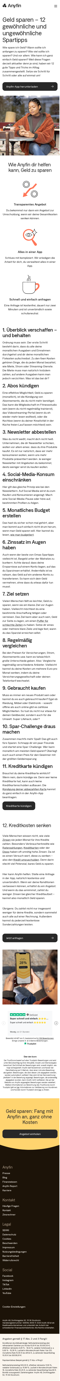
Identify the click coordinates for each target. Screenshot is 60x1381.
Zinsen (6, 839)
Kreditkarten (31, 847)
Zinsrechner (9, 1214)
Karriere (6, 1190)
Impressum (8, 1247)
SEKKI (5, 1230)
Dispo (5, 851)
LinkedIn (7, 1288)
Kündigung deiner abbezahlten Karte (24, 789)
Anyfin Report (9, 1185)
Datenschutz (9, 1234)
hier (18, 1087)
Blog (4, 1177)
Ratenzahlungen (12, 847)
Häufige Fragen (10, 1205)
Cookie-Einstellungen (13, 1306)
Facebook (7, 1275)
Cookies (6, 1238)
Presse (6, 1173)
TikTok (5, 1284)
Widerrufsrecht (10, 1260)
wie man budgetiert (22, 534)
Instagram (7, 1280)
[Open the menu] (54, 6)
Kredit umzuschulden (26, 859)
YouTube (6, 1292)
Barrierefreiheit (10, 1255)
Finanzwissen (9, 1181)
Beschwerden (9, 1242)
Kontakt (6, 1210)
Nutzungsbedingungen (14, 1251)
